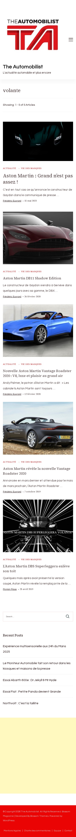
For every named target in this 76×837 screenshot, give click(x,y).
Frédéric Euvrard (12, 201)
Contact (68, 831)
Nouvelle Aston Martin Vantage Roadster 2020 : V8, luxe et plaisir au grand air (37, 373)
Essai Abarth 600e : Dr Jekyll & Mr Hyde (30, 680)
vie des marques (31, 168)
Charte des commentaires (37, 831)
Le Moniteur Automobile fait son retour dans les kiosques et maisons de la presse (37, 666)
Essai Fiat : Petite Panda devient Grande (32, 691)
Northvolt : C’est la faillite (20, 703)
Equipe (57, 831)
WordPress (8, 820)
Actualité (9, 168)
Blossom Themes (39, 816)
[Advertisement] (38, 756)
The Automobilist (23, 66)
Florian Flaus (10, 589)
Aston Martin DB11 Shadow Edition (32, 278)
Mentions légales (12, 831)
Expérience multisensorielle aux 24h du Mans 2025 (34, 649)
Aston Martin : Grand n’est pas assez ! (38, 178)
